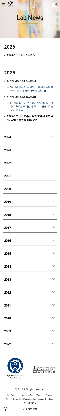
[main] (30, 19)
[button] (3, 4)
